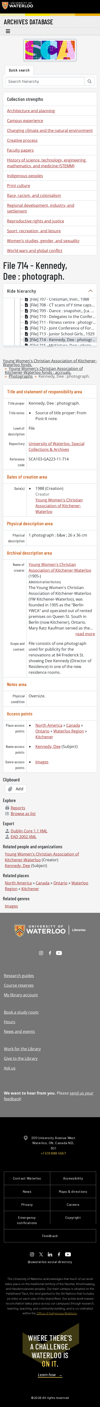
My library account (21, 995)
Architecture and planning (31, 110)
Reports (18, 807)
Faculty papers (20, 150)
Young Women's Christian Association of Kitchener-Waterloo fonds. (50, 362)
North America (48, 725)
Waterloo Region (68, 731)
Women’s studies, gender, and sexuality (43, 240)
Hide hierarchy (21, 291)
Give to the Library (21, 1058)
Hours (9, 1021)
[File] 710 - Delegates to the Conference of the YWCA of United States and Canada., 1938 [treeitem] (63, 316)
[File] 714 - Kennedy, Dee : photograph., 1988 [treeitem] (63, 339)
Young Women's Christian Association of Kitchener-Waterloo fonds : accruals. (44, 370)
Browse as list (23, 813)
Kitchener (44, 736)
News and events (19, 1031)
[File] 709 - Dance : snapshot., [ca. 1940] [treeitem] (63, 310)
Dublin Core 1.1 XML (29, 831)
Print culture (18, 185)
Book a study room (21, 1012)
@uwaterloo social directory (50, 1262)
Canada (73, 725)
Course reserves (19, 985)
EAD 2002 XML (23, 836)
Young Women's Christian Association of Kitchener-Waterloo (59, 505)
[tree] (50, 322)
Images (42, 762)
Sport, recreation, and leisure (34, 230)
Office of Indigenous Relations (57, 1313)
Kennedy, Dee (48, 746)
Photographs (21, 376)
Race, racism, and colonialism (34, 195)
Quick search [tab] (19, 70)
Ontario (42, 731)
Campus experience (25, 120)
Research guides (19, 975)
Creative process (22, 140)
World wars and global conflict (34, 250)
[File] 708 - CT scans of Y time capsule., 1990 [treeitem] (63, 305)
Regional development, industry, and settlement (40, 208)
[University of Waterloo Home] (17, 7)
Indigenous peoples (25, 175)
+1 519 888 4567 (53, 1153)
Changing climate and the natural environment (50, 130)
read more (85, 633)
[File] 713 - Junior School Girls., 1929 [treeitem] (62, 334)
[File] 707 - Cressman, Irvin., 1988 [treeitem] (59, 299)
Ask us (10, 1068)
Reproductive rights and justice (35, 221)
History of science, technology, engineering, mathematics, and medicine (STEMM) (47, 163)
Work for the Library (22, 1048)
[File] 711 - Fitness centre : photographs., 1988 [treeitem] (63, 322)
